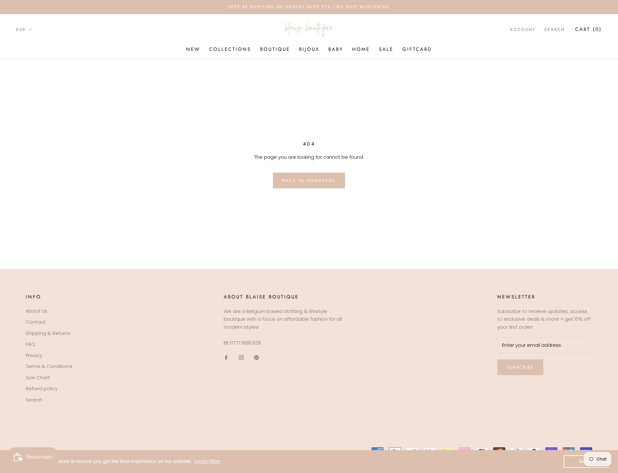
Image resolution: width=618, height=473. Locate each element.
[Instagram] (241, 358)
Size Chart (38, 377)
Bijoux (309, 49)
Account (522, 29)
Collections (230, 49)
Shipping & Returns (48, 333)
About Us (36, 310)
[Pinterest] (256, 358)
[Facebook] (226, 358)
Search (554, 29)
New (193, 49)
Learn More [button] (207, 461)
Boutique (275, 49)
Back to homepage (309, 180)
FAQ (30, 344)
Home (361, 49)
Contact (36, 321)
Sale (386, 49)
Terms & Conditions (49, 366)
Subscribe (520, 367)
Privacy (34, 355)
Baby (335, 49)
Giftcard (417, 49)
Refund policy (42, 388)
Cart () (588, 29)
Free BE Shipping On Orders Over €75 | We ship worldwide (309, 7)
